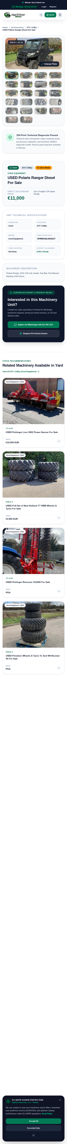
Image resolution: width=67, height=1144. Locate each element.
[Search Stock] (41, 14)
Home (5, 27)
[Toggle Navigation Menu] (60, 15)
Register (53, 7)
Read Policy (47, 1114)
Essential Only (33, 1128)
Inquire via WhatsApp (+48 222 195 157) (35, 325)
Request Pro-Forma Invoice (35, 333)
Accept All (33, 1121)
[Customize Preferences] (33, 1135)
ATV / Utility (32, 27)
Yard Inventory (17, 27)
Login (44, 7)
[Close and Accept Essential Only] (60, 1100)
